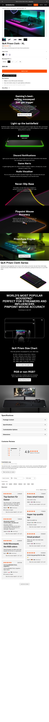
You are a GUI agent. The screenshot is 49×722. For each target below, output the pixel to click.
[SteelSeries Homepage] (10, 4)
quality (10, 484)
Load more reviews (24, 584)
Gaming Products (6, 8)
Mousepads (13, 8)
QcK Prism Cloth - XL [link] (21, 8)
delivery (20, 484)
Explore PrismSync (25, 256)
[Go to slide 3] (15, 39)
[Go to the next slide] (46, 1)
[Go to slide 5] (25, 39)
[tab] (30, 5)
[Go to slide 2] (9, 39)
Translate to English (9, 509)
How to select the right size (25, 365)
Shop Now (31, 1)
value (28, 484)
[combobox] (18, 478)
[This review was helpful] (18, 512)
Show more (4, 487)
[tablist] (30, 5)
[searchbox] (6, 478)
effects (15, 484)
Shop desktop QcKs (25, 380)
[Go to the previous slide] (2, 1)
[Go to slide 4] (20, 39)
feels (32, 484)
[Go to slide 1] (4, 39)
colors (3, 484)
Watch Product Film (25, 114)
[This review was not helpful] (20, 512)
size (25, 484)
